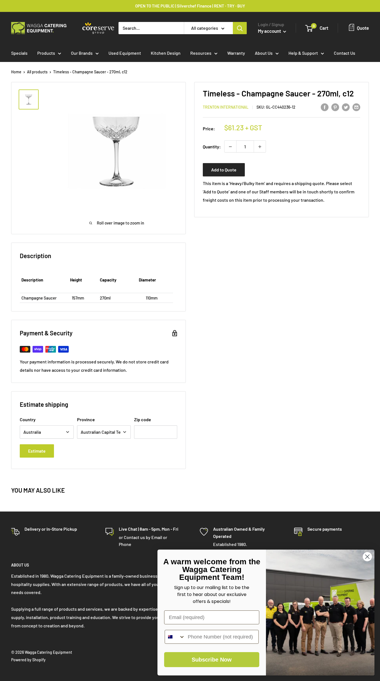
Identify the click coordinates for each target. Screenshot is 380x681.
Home (16, 71)
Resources (200, 53)
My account (270, 31)
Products (46, 53)
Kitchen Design (166, 53)
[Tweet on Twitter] (346, 107)
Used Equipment (124, 53)
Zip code (142, 419)
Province (86, 419)
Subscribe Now (212, 660)
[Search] (240, 28)
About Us (264, 53)
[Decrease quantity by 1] (230, 147)
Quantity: (212, 146)
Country (28, 419)
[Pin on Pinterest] (335, 107)
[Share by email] (356, 107)
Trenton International (225, 107)
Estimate (37, 450)
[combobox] (175, 636)
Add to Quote (223, 170)
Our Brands (82, 53)
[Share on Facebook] (325, 107)
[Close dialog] (367, 557)
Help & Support (303, 53)
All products (37, 71)
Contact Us (344, 53)
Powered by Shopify (28, 659)
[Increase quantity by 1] (260, 147)
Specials (19, 53)
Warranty (236, 53)
